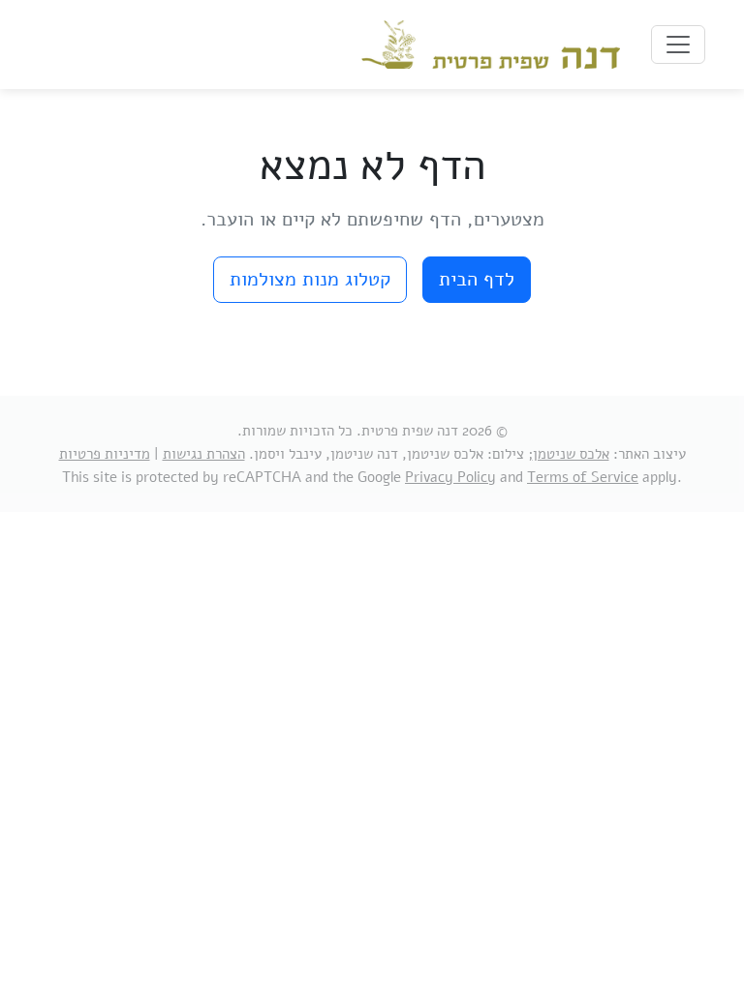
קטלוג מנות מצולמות (310, 279)
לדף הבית (476, 279)
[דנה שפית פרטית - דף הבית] (490, 44)
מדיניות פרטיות (104, 454)
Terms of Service (582, 477)
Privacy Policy (450, 477)
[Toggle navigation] (678, 44)
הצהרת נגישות (204, 454)
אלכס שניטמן (571, 454)
